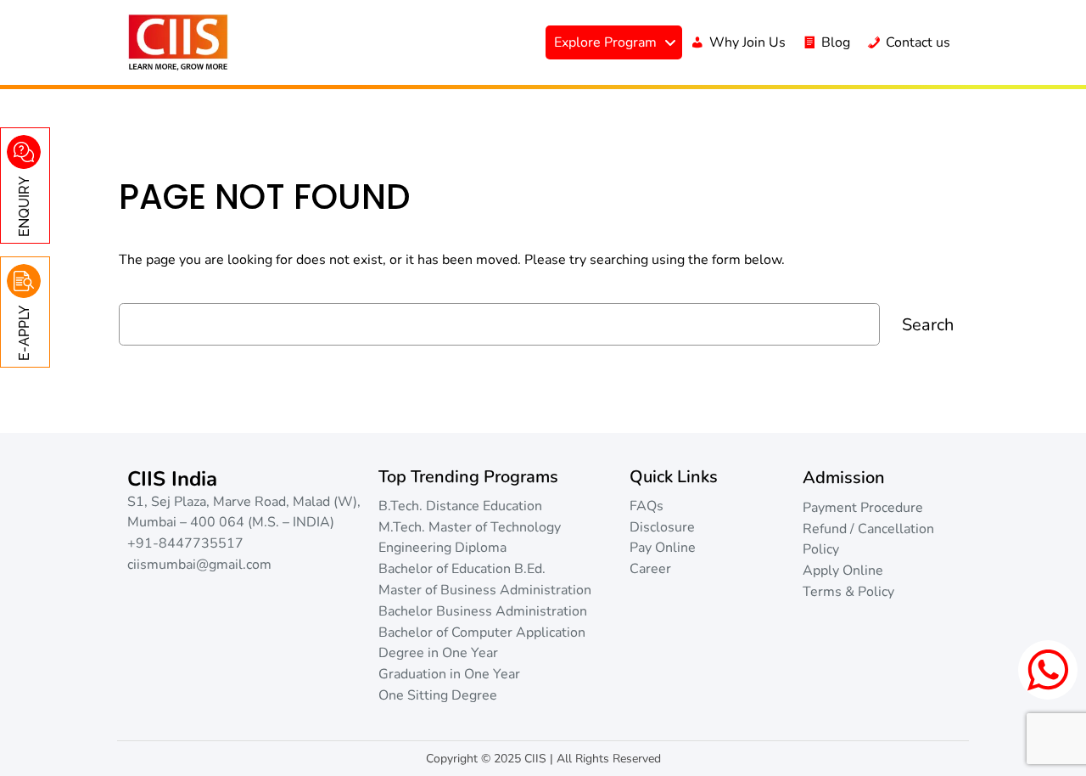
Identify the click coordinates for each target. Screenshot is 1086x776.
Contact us (918, 42)
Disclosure (662, 527)
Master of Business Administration (484, 590)
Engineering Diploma (442, 547)
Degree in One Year (438, 653)
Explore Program (605, 42)
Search (928, 324)
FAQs (646, 506)
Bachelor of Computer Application (481, 632)
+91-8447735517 (185, 543)
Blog (835, 42)
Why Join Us (747, 42)
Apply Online (843, 570)
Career (650, 569)
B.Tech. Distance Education (460, 506)
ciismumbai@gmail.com (199, 564)
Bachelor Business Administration (482, 611)
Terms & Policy (848, 591)
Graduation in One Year (449, 674)
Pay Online (663, 547)
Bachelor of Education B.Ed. (462, 569)
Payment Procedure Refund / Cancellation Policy (868, 529)
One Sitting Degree (437, 695)
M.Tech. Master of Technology (469, 527)
